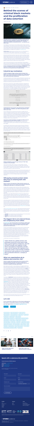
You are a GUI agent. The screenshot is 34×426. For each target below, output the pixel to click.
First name (6, 373)
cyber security (18, 316)
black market (12, 320)
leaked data (20, 327)
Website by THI (11, 422)
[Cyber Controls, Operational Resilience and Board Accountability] (8, 342)
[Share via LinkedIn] (8, 330)
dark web (24, 320)
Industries (3, 405)
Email (5, 377)
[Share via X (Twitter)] (6, 330)
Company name (6, 381)
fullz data (5, 325)
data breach (21, 314)
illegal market (18, 320)
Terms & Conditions (25, 403)
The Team (3, 404)
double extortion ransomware (9, 318)
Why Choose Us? (4, 403)
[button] (31, 2)
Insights (3, 406)
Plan (12, 403)
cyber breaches (6, 312)
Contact (3, 407)
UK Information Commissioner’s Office (10, 327)
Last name (20, 373)
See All (32, 336)
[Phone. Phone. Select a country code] (19, 379)
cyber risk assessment (14, 312)
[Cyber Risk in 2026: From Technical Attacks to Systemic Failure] (25, 342)
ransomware (6, 316)
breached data (11, 325)
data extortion (6, 320)
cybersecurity (12, 316)
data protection (6, 314)
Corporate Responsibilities (26, 404)
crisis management (14, 314)
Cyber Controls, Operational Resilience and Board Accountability (7, 349)
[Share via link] (10, 330)
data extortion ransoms (19, 325)
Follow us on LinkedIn (26, 405)
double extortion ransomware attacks (21, 318)
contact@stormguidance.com (5, 421)
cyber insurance (22, 312)
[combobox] (24, 384)
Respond (13, 404)
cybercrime (26, 314)
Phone (19, 377)
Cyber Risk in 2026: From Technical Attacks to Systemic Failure (25, 349)
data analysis (26, 325)
